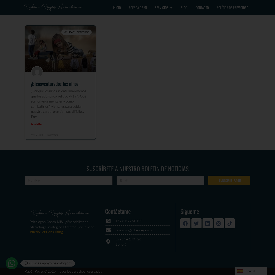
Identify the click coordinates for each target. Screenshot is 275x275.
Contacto (202, 7)
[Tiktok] (230, 223)
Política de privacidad (232, 7)
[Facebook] (185, 223)
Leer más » (36, 124)
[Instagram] (219, 223)
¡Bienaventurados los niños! (55, 83)
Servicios (161, 7)
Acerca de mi (138, 7)
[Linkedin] (208, 223)
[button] (12, 263)
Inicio (117, 7)
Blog (184, 7)
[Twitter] (196, 223)
